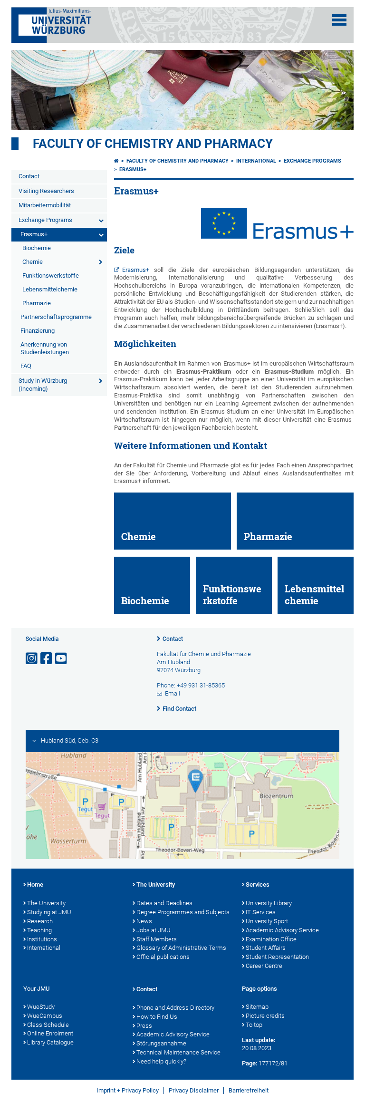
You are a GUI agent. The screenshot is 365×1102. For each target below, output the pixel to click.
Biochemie (36, 247)
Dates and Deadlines (164, 903)
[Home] (116, 161)
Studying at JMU (49, 912)
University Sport (267, 921)
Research (40, 921)
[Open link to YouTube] (61, 658)
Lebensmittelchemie (49, 289)
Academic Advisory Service (282, 930)
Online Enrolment (50, 1033)
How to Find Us (156, 1016)
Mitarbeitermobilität (45, 205)
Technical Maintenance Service (178, 1052)
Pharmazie (36, 303)
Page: (249, 1063)
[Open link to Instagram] (32, 658)
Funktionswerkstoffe (50, 275)
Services (257, 884)
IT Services (261, 912)
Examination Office (271, 939)
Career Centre (264, 965)
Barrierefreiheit (249, 1090)
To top (254, 1024)
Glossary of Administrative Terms (181, 947)
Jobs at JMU (153, 930)
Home (35, 884)
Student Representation (277, 956)
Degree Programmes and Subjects (183, 912)
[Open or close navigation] (339, 20)
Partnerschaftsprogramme (56, 316)
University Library (269, 903)
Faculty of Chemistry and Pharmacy (153, 143)
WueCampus (44, 1015)
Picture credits (265, 1015)
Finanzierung (37, 330)
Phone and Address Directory (175, 1007)
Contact (29, 176)
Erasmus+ (34, 234)
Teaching (39, 930)
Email (172, 693)
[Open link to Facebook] (47, 658)
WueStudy (41, 1006)
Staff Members (156, 939)
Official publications (163, 956)
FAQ (25, 365)
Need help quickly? (161, 1061)
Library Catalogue (50, 1042)
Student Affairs (266, 947)
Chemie (32, 261)
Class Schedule (48, 1024)
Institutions (42, 939)
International (256, 161)
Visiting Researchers (46, 190)
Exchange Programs (45, 219)
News (144, 921)
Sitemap (257, 1006)
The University (46, 903)
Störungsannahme (161, 1043)
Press (144, 1025)
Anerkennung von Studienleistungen (44, 348)
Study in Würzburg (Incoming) (43, 384)
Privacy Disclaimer (194, 1090)
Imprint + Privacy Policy (127, 1090)
